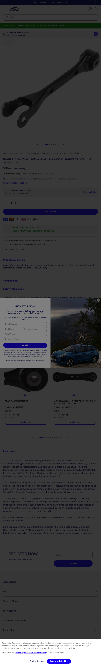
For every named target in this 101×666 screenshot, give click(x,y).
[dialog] (50, 652)
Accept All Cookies (59, 661)
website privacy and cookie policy (31, 652)
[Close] (97, 646)
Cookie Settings (37, 661)
